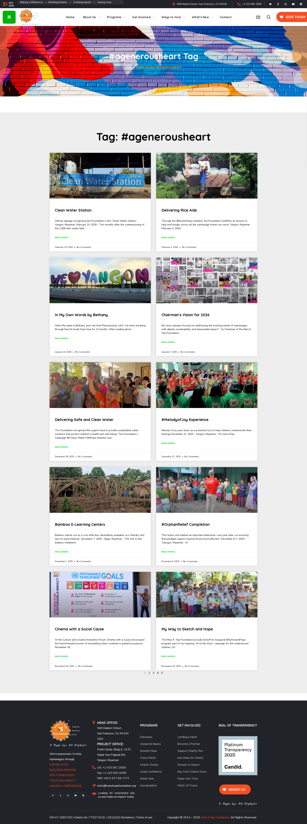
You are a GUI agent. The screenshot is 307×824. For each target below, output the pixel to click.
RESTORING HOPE (62, 775)
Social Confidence (151, 772)
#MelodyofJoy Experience (184, 419)
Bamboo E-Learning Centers (80, 524)
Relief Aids (147, 779)
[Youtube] (293, 4)
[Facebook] (278, 4)
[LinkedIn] (301, 4)
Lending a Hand (187, 737)
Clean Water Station (73, 210)
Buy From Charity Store (192, 772)
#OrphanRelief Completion (185, 524)
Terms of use (144, 817)
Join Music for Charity (190, 758)
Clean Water (148, 758)
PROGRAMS (149, 725)
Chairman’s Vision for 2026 (185, 314)
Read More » (62, 237)
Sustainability (148, 786)
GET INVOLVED (189, 725)
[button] (257, 17)
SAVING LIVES (59, 765)
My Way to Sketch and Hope (187, 629)
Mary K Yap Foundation (215, 817)
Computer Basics (150, 744)
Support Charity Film (190, 751)
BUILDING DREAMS (63, 770)
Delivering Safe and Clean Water (84, 419)
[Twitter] (270, 4)
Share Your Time (187, 779)
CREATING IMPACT (63, 781)
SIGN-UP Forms (187, 786)
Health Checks (149, 765)
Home (128, 67)
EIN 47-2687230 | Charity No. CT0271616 (77, 817)
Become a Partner (188, 744)
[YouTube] (75, 795)
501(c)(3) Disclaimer (121, 817)
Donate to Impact (188, 765)
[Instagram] (285, 4)
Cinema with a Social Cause (79, 629)
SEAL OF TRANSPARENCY (238, 725)
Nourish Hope (148, 751)
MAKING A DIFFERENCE (66, 786)
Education (146, 737)
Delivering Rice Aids (179, 210)
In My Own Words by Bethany (81, 314)
